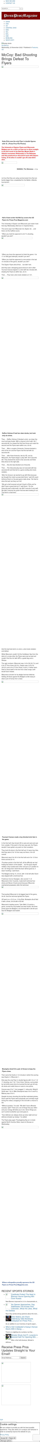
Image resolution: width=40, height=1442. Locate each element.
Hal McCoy (5, 45)
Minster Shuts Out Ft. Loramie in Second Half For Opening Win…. (24, 1336)
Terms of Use (28, 1411)
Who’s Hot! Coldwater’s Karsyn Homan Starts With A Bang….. (22, 1327)
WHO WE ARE (10, 1)
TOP (1, 1420)
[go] (21, 9)
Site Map (18, 1411)
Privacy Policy (4, 1435)
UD (3, 49)
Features (35, 47)
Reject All (12, 1438)
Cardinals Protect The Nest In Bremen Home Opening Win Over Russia (23, 1296)
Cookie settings (10, 1413)
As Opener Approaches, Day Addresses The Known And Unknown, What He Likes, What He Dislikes (21, 1307)
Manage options (6, 1441)
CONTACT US (10, 3)
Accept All (4, 1438)
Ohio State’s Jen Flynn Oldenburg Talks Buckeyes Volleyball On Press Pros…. (22, 1318)
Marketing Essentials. (20, 1416)
